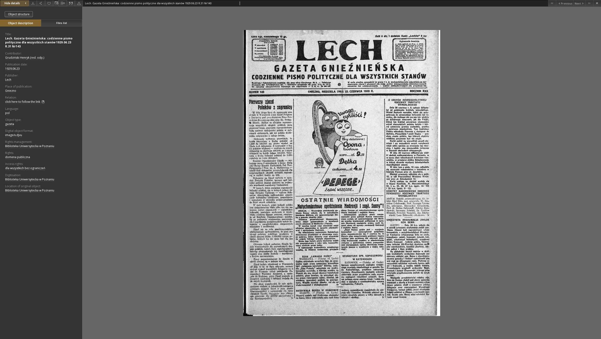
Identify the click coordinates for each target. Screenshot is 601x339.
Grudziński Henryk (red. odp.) (24, 58)
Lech (8, 80)
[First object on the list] (552, 3)
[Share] (41, 3)
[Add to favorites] (49, 3)
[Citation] (71, 3)
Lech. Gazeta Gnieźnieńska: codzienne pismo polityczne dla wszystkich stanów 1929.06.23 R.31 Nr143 (39, 42)
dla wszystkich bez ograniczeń (25, 168)
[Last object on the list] (589, 3)
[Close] (597, 3)
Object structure (19, 14)
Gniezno (10, 91)
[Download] (33, 3)
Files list (61, 23)
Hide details (12, 3)
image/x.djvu (13, 135)
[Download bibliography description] (63, 3)
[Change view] (56, 3)
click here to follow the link (23, 102)
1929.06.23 (12, 69)
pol (7, 113)
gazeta (9, 124)
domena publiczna (17, 157)
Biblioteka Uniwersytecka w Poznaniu (29, 146)
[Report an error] (79, 3)
